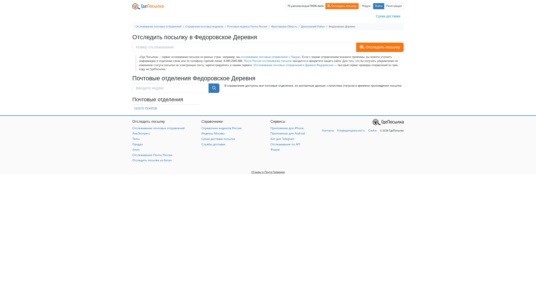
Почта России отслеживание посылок (268, 60)
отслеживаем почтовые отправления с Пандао (270, 57)
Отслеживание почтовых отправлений (158, 128)
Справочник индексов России (221, 128)
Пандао (137, 144)
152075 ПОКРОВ (145, 108)
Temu (136, 139)
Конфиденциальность (351, 130)
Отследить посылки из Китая (152, 160)
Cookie (372, 130)
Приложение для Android (288, 133)
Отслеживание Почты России (152, 155)
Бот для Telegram (282, 139)
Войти (379, 6)
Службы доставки (213, 144)
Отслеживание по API (285, 144)
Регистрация (394, 6)
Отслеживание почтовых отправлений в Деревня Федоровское (293, 65)
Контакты (328, 130)
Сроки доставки (388, 16)
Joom (136, 149)
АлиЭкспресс (141, 133)
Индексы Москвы (213, 133)
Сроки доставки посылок (218, 139)
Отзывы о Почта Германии (268, 172)
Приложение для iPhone (287, 128)
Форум (366, 6)
